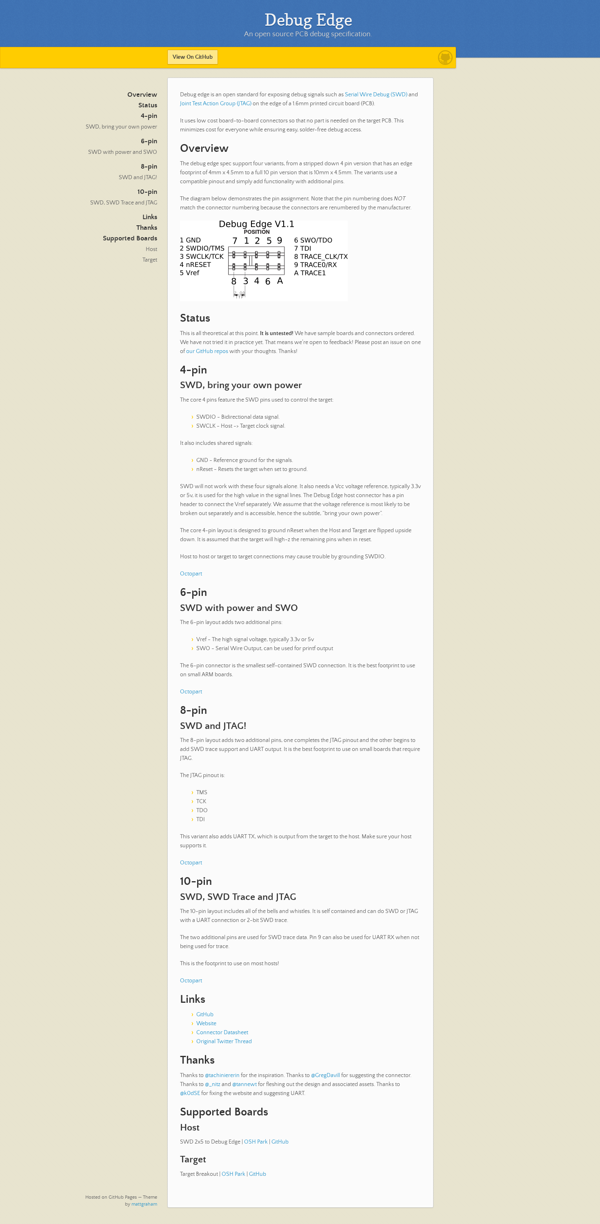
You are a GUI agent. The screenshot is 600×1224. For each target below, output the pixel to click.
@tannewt (244, 1084)
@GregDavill (325, 1075)
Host (151, 249)
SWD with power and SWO (122, 152)
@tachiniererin (222, 1075)
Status (147, 105)
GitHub (204, 1014)
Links (149, 217)
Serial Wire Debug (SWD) (376, 94)
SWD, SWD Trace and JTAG (123, 203)
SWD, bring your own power (121, 127)
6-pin (149, 141)
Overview (142, 95)
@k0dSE (190, 1093)
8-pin (149, 167)
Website (206, 1023)
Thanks (146, 228)
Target (149, 260)
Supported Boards (130, 238)
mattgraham (144, 1204)
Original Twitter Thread (224, 1041)
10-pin (147, 192)
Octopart (191, 574)
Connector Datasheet (222, 1032)
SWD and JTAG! (138, 177)
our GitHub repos (207, 351)
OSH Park (256, 1142)
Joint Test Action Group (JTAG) (215, 103)
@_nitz (212, 1084)
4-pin (149, 116)
